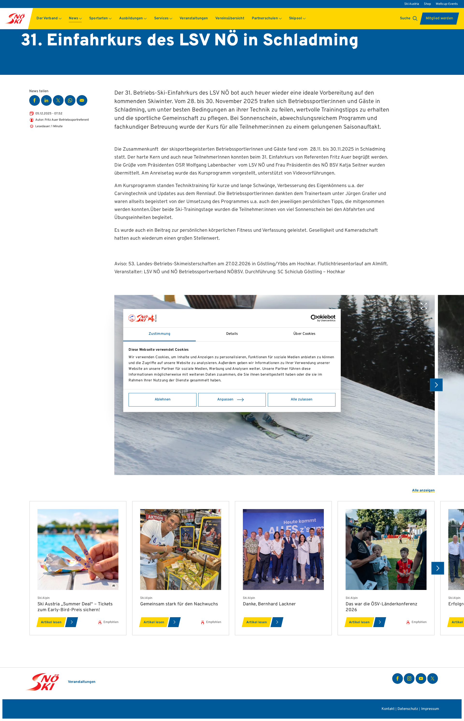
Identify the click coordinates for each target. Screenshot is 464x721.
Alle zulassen (301, 399)
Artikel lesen (51, 622)
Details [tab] (232, 334)
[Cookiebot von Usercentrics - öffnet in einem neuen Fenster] (314, 318)
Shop (427, 4)
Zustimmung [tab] (159, 334)
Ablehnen (163, 399)
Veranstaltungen (81, 681)
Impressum (430, 709)
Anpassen (225, 399)
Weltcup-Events (447, 4)
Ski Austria (411, 4)
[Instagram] (409, 678)
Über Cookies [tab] (304, 334)
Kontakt (388, 709)
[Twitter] (432, 678)
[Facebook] (397, 678)
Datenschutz (408, 709)
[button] (49, 18)
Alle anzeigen (423, 490)
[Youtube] (421, 678)
